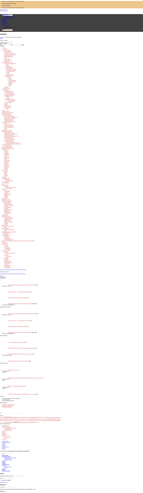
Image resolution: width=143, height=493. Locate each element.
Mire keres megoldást (6, 200)
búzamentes (14, 417)
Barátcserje (6, 153)
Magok (3, 189)
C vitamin (6, 245)
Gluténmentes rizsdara (11, 70)
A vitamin (6, 252)
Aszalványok (7, 90)
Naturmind (52, 419)
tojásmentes (1, 422)
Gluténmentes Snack (6, 122)
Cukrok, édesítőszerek (9, 92)
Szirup (8, 73)
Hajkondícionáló (7, 219)
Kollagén (8, 249)
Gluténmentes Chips (11, 139)
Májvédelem (7, 210)
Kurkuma (6, 166)
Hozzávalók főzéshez (11, 100)
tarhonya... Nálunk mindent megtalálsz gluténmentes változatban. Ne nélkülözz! (18, 240)
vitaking (15, 422)
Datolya (6, 171)
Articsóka (6, 152)
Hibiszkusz (6, 162)
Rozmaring (6, 167)
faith (37, 417)
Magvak (6, 87)
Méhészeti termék (6, 199)
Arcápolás (6, 186)
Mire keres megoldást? (7, 201)
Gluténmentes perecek (9, 126)
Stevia (10, 84)
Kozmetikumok (5, 185)
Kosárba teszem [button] (3, 277)
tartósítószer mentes (32, 420)
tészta (7, 422)
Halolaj (5, 227)
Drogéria (4, 48)
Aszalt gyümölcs (7, 17)
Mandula (6, 175)
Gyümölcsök (4, 170)
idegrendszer (6, 419)
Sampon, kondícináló (8, 221)
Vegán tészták (7, 88)
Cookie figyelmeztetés (7, 407)
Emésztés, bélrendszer (9, 205)
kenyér (23, 419)
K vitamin (6, 264)
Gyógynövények (5, 149)
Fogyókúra (6, 206)
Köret (3, 184)
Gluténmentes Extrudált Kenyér (10, 133)
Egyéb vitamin (7, 260)
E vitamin (6, 246)
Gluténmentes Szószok (7, 130)
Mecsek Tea (4, 198)
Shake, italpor (7, 59)
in (18, 419)
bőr (18, 417)
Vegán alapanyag (10, 74)
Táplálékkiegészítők (6, 235)
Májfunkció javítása (8, 209)
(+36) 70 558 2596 (6, 5)
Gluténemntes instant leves (7, 112)
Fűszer (3, 110)
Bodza (5, 156)
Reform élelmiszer (8, 107)
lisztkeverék (36, 419)
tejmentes (39, 420)
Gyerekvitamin (7, 263)
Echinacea (6, 158)
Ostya (5, 128)
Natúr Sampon (7, 220)
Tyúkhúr (6, 168)
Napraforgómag (7, 194)
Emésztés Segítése (8, 204)
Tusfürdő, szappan (8, 188)
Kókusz (5, 172)
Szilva (5, 176)
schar (58, 419)
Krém (5, 58)
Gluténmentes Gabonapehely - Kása (11, 136)
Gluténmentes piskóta (8, 127)
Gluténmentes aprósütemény (10, 16)
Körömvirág (6, 165)
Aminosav (6, 236)
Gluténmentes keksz (8, 55)
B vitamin (6, 255)
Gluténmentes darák (6, 113)
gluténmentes (50, 417)
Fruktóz (10, 79)
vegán (11, 422)
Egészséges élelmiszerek (7, 62)
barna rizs (2, 417)
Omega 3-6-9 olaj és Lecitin (8, 226)
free (44, 417)
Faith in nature (41, 417)
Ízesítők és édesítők (8, 75)
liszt (32, 419)
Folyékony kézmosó (8, 218)
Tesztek (3, 439)
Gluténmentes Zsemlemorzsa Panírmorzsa (13, 143)
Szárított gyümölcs (8, 60)
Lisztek (3, 21)
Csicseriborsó (7, 190)
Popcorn (6, 234)
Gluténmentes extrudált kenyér (10, 117)
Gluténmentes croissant (9, 116)
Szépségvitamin (7, 248)
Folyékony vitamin (8, 262)
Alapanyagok (9, 68)
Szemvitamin (7, 247)
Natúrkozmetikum (6, 216)
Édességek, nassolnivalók (9, 94)
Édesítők (8, 77)
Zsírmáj (6, 214)
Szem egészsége (7, 213)
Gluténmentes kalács (8, 119)
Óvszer (5, 49)
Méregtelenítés (7, 211)
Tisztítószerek (5, 243)
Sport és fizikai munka (5, 420)
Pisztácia (6, 195)
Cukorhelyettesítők (8, 91)
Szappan (6, 223)
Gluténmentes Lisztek (11, 69)
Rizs (7, 64)
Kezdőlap (2, 37)
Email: (3, 400)
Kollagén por (7, 179)
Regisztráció (2, 491)
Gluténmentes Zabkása (7, 147)
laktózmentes (28, 419)
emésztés (33, 417)
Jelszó (1, 478)
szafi (11, 420)
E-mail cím (2, 487)
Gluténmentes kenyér (8, 120)
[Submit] (2, 16)
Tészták (3, 20)
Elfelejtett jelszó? (3, 482)
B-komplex (9, 256)
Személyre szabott (19, 420)
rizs (56, 419)
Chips (5, 123)
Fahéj (5, 159)
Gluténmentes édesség (9, 132)
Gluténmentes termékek (7, 131)
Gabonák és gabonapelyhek (10, 63)
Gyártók (4, 22)
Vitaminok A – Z (5, 250)
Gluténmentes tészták (8, 141)
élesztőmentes (37, 422)
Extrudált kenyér (7, 25)
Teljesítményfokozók (8, 239)
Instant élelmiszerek (11, 71)
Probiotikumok (7, 238)
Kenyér (5, 26)
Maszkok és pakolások (11, 187)
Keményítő (4, 177)
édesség (29, 422)
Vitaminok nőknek (23, 422)
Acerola (6, 150)
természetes (45, 420)
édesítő (33, 422)
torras (5, 422)
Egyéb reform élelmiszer (9, 229)
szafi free (14, 420)
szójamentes (25, 420)
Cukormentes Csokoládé (9, 53)
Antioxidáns (6, 237)
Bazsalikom (6, 155)
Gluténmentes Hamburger (9, 118)
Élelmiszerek (4, 89)
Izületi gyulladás (7, 207)
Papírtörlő (6, 182)
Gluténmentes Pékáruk (7, 114)
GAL (47, 417)
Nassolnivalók (5, 215)
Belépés (9, 480)
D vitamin (6, 258)
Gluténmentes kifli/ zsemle (9, 121)
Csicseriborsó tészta (8, 146)
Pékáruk (4, 24)
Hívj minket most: (5, 398)
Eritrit (10, 78)
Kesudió (6, 192)
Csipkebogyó (7, 157)
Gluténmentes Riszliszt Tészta (13, 142)
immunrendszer (13, 419)
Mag (8, 108)
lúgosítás (6, 208)
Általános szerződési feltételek (8, 404)
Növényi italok (7, 106)
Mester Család (42, 419)
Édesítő (8, 98)
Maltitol (10, 82)
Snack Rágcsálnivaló (6, 233)
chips (20, 417)
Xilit (10, 85)
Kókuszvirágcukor (12, 81)
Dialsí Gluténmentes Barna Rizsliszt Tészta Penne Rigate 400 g (12, 273)
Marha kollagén (10, 180)
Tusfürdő (6, 224)
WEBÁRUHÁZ (5, 14)
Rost (8, 109)
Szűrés (23, 44)
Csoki (8, 97)
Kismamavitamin (7, 265)
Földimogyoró (7, 191)
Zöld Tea (6, 169)
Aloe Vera (6, 151)
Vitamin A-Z (4, 244)
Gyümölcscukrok (12, 80)
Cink (8, 254)
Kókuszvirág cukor (10, 93)
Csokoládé (24, 417)
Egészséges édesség (6, 15)
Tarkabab (6, 196)
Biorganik (7, 417)
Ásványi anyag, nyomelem (9, 253)
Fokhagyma (6, 161)
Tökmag (6, 197)
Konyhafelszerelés (6, 181)
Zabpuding (6, 61)
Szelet (5, 129)
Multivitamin (7, 266)
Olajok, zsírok (5, 225)
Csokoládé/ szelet (8, 19)
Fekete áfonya (7, 160)
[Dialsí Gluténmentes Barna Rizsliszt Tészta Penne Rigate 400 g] (13, 269)
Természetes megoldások (54, 420)
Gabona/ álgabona (6, 111)
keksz (20, 419)
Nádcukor (11, 83)
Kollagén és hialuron (6, 178)
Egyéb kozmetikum (8, 217)
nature (47, 419)
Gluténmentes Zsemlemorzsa (8, 148)
